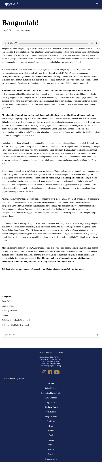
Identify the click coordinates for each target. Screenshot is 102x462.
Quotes (5, 315)
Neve (4, 378)
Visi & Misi (51, 412)
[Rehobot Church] (11, 4)
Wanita (51, 449)
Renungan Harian (23, 30)
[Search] (97, 334)
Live (51, 426)
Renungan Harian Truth (51, 393)
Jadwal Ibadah (51, 388)
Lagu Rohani (7, 301)
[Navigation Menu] (97, 4)
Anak (51, 435)
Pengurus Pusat (51, 416)
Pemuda (51, 445)
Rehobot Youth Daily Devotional (16, 320)
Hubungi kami (51, 459)
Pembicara (51, 421)
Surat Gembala (8, 306)
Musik (51, 454)
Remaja (51, 440)
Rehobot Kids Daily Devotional (15, 325)
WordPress (23, 378)
